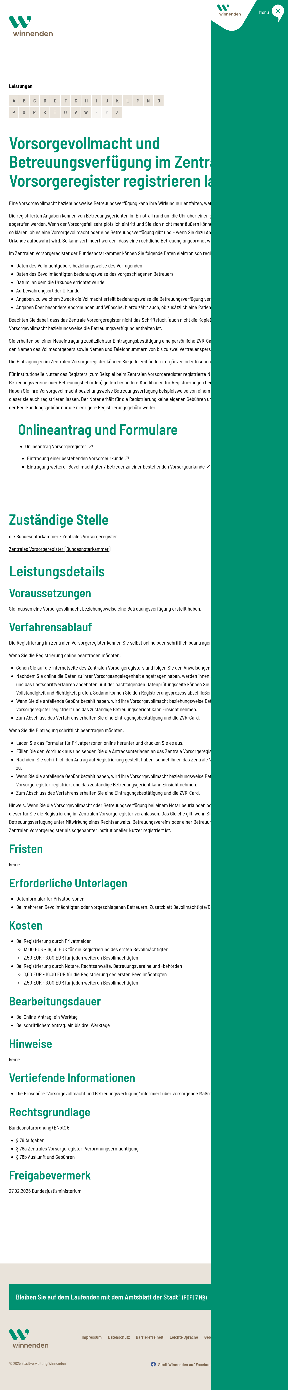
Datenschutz (119, 1337)
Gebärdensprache (219, 1337)
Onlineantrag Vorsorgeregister (56, 446)
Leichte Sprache (184, 1337)
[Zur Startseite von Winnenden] (31, 26)
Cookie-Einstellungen (260, 1337)
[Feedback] (275, 1240)
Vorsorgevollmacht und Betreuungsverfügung (93, 1093)
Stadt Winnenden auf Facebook (185, 1364)
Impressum (92, 1337)
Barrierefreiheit (149, 1337)
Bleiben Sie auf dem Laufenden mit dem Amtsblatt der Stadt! (111, 1297)
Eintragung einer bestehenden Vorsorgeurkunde (75, 458)
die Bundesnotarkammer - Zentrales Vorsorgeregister (63, 536)
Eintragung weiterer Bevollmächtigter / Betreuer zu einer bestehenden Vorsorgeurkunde (116, 466)
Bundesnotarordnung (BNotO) (38, 1127)
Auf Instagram (238, 1364)
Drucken (272, 1364)
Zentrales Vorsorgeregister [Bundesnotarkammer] (59, 549)
